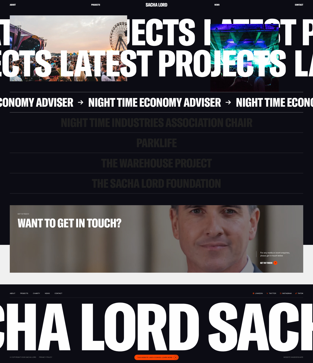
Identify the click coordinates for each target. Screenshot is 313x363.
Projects (95, 4)
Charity (36, 293)
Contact (299, 4)
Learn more (167, 357)
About (13, 4)
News (216, 4)
